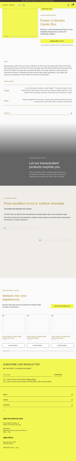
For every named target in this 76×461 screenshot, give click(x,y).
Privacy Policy (31, 379)
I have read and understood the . (21, 379)
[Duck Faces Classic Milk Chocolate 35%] (62, 324)
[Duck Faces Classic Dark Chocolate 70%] (13, 324)
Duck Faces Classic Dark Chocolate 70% (11, 337)
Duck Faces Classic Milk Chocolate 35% (60, 337)
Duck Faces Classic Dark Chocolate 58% (36, 337)
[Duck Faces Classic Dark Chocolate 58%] (38, 324)
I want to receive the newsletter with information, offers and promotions (29, 381)
